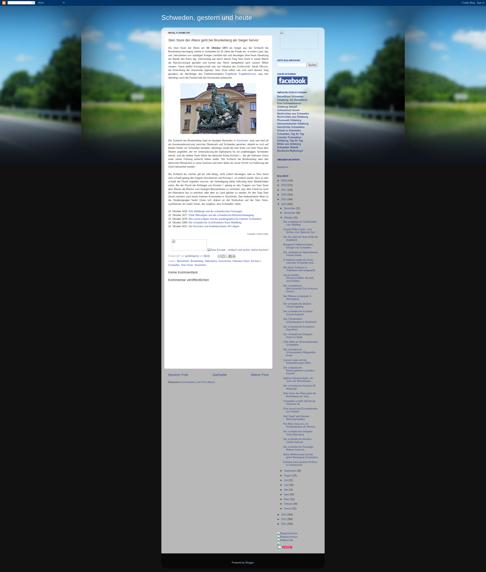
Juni (286, 485)
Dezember (290, 208)
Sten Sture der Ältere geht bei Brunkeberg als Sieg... (299, 395)
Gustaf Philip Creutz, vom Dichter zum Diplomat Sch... (300, 231)
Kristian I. (256, 261)
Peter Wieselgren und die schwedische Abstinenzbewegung (221, 215)
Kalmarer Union (241, 261)
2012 (284, 519)
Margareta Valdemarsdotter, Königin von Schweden (298, 246)
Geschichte (225, 261)
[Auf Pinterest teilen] (234, 256)
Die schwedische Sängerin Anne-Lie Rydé (297, 336)
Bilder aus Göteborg (289, 144)
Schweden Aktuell (287, 147)
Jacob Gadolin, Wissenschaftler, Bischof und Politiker (298, 278)
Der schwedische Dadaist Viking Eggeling (297, 305)
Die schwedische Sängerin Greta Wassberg (297, 433)
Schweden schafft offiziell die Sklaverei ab (299, 402)
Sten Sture (187, 265)
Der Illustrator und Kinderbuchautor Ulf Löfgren (214, 226)
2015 (284, 199)
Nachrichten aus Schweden (293, 113)
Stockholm (242, 140)
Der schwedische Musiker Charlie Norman (297, 440)
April (287, 494)
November (290, 212)
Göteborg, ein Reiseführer (292, 99)
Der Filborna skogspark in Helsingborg (297, 297)
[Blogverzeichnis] (287, 536)
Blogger (249, 562)
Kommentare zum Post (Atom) (198, 382)
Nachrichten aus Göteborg (292, 116)
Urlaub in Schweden (289, 130)
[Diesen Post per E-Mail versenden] (219, 256)
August (288, 475)
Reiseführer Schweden (290, 96)
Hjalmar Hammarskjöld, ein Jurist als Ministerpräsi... (298, 379)
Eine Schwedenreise (289, 103)
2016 (284, 194)
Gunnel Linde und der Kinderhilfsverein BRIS (297, 361)
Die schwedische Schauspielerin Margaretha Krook (299, 352)
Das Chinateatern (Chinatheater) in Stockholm (300, 320)
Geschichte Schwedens (291, 127)
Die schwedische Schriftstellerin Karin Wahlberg (215, 222)
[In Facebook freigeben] (230, 256)
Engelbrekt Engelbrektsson (240, 73)
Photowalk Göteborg (289, 120)
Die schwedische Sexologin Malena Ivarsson (298, 448)
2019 (284, 180)
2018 (284, 185)
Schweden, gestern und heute (206, 17)
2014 (284, 204)
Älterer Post (260, 375)
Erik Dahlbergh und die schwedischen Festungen (215, 211)
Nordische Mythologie (290, 150)
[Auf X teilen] (227, 256)
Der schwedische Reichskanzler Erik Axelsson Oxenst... (300, 288)
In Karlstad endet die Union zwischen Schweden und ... (299, 261)
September (290, 470)
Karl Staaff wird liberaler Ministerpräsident (296, 418)
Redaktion (282, 167)
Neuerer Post (178, 375)
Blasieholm (183, 261)
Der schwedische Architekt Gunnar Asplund (297, 313)
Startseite (219, 375)
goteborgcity (192, 255)
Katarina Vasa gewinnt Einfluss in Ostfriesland (300, 463)
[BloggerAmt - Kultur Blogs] (287, 533)
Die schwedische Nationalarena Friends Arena (300, 254)
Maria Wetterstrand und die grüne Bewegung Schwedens (300, 456)
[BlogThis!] (223, 256)
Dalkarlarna (211, 261)
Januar (288, 508)
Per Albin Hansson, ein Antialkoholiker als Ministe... (300, 425)
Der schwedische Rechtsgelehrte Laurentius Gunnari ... (299, 370)
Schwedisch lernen (288, 110)
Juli (286, 480)
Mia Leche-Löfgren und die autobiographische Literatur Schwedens (225, 218)
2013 (284, 514)
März (287, 499)
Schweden (174, 265)
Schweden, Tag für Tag (290, 133)
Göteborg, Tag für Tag (290, 140)
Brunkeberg (197, 261)
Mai (286, 489)
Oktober (288, 217)
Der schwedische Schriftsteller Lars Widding (300, 223)
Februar (288, 503)
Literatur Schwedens (289, 137)
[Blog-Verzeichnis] (284, 547)
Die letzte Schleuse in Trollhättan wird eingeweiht (299, 269)
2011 (284, 523)
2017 (284, 189)
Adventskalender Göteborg (292, 123)
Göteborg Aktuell (287, 106)
